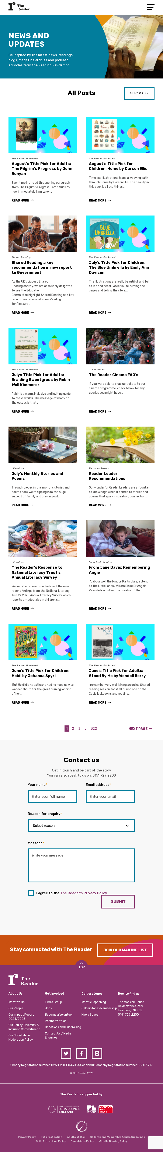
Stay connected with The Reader (51, 949)
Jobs (48, 1008)
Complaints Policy (82, 1141)
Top (82, 967)
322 (94, 728)
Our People (15, 1008)
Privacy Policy (27, 1136)
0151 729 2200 (104, 775)
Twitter (66, 1053)
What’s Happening (94, 1002)
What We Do (16, 1002)
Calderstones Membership (99, 1008)
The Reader (19, 6)
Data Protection (51, 1136)
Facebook (81, 1053)
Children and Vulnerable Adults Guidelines (117, 1136)
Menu (151, 7)
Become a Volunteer (59, 1014)
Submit (118, 901)
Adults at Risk (76, 1136)
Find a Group (53, 1002)
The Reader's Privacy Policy (83, 893)
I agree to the (71, 893)
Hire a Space (90, 1014)
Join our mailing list (125, 950)
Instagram (97, 1053)
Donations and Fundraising (63, 1027)
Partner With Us (55, 1021)
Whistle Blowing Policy (113, 1141)
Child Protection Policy (51, 1141)
